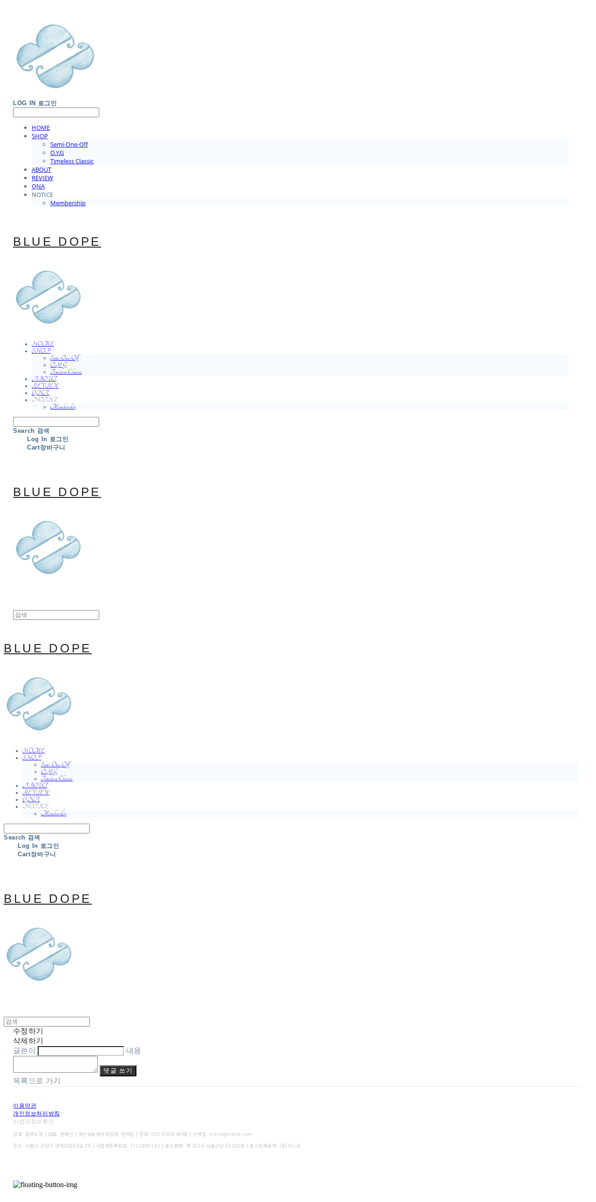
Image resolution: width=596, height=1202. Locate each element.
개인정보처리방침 (36, 1113)
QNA (38, 186)
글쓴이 (24, 1050)
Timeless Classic (72, 161)
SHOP (40, 136)
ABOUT (41, 169)
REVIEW (42, 178)
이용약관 (24, 1105)
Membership (68, 203)
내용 (134, 1050)
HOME (41, 127)
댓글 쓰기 (118, 1070)
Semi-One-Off (69, 144)
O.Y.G (57, 152)
